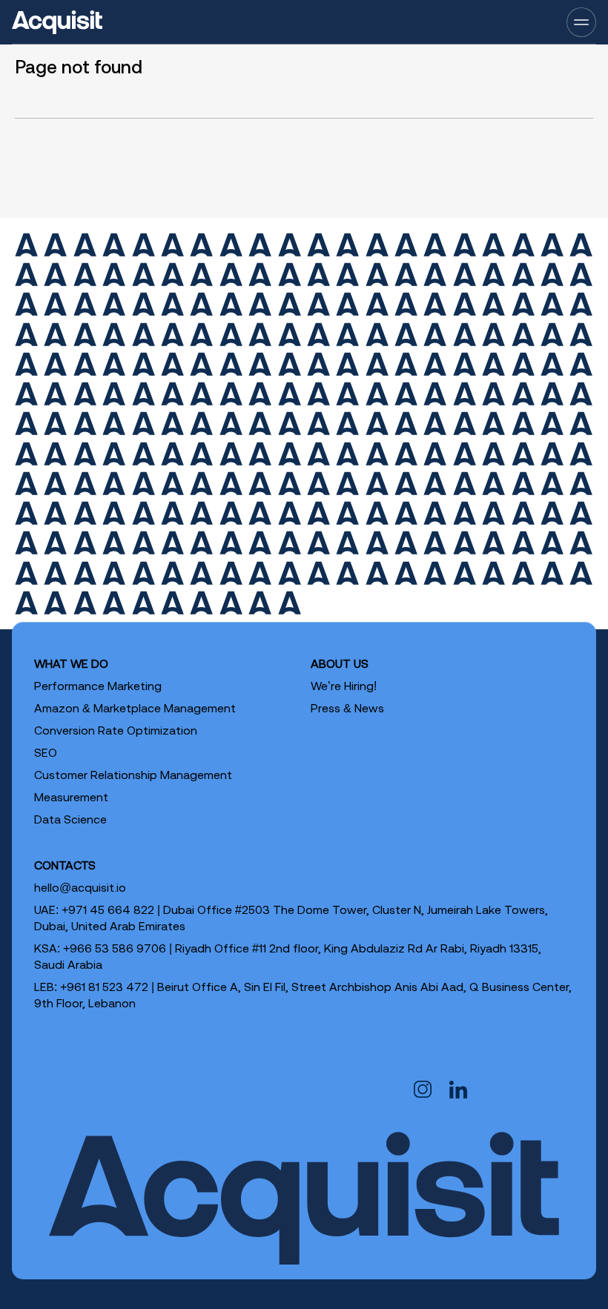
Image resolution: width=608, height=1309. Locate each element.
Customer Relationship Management (133, 774)
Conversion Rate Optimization (115, 730)
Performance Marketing (98, 685)
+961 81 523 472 (104, 986)
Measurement (71, 796)
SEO (45, 752)
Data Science (70, 819)
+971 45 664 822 (108, 909)
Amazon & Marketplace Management (135, 708)
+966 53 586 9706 (114, 948)
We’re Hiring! (344, 685)
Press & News (347, 708)
